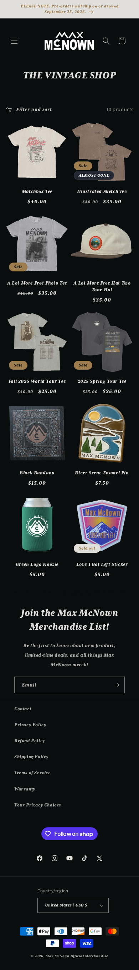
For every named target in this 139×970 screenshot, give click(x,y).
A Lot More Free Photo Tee (37, 283)
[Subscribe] (116, 685)
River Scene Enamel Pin (102, 472)
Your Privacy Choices (37, 805)
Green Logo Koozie (37, 564)
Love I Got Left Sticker (102, 564)
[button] (14, 41)
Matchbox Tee (37, 191)
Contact (22, 708)
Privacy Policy (30, 724)
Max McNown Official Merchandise (77, 956)
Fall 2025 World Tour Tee (37, 381)
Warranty (24, 789)
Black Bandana (37, 472)
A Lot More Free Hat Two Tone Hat (102, 286)
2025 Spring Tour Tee (102, 381)
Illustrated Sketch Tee (102, 191)
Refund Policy (29, 740)
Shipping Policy (31, 756)
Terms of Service (32, 772)
